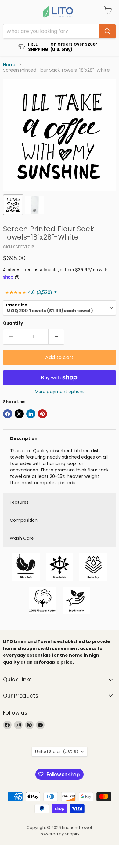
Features (19, 502)
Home (10, 64)
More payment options (60, 391)
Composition (24, 520)
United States (56, 751)
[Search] (107, 31)
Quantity (13, 323)
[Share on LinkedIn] (30, 413)
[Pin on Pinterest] (42, 413)
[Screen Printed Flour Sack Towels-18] (13, 205)
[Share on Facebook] (7, 413)
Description (24, 438)
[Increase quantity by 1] (56, 337)
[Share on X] (19, 413)
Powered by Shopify (59, 834)
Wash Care (22, 538)
